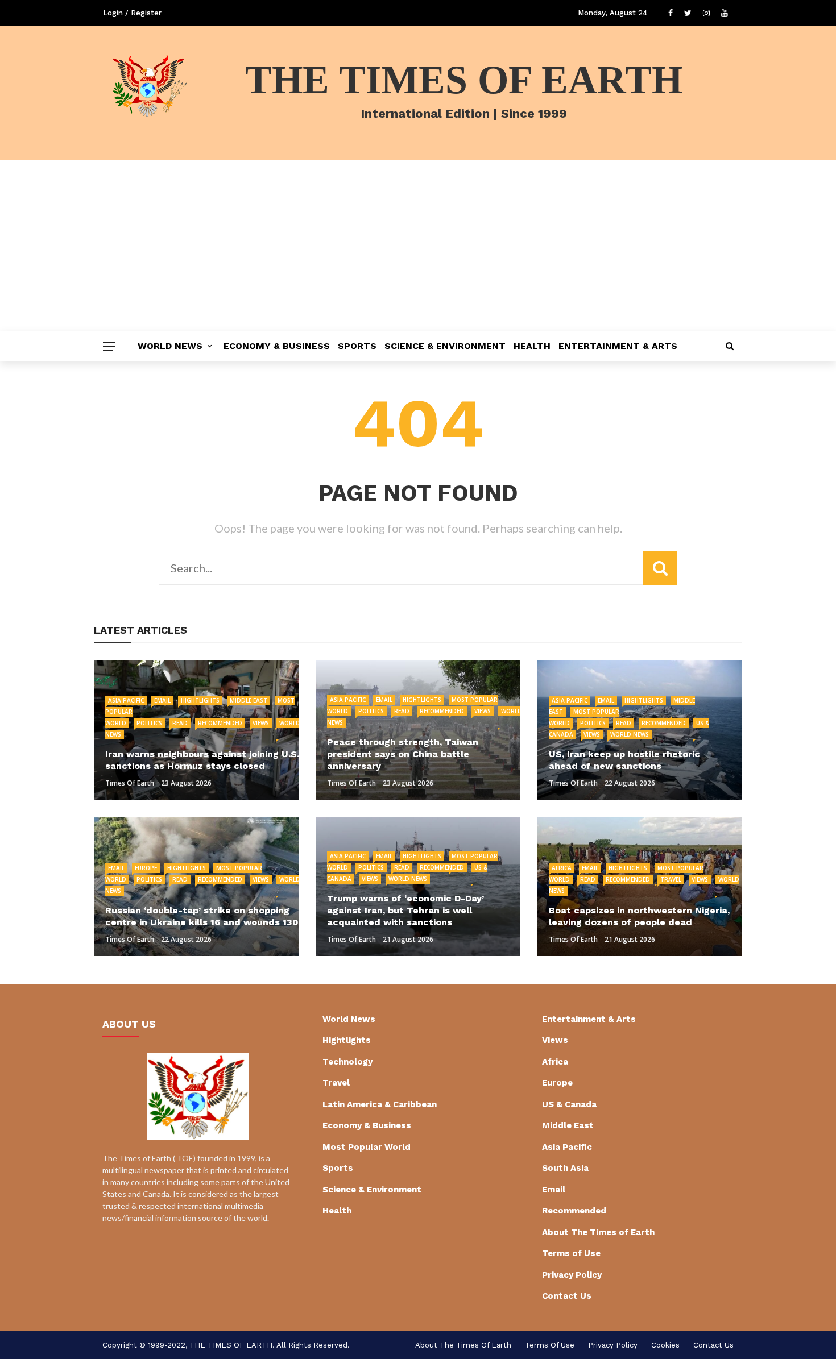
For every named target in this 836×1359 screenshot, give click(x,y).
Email (162, 700)
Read (180, 723)
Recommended (220, 723)
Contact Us (566, 1296)
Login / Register (132, 13)
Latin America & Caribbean (379, 1104)
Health (532, 345)
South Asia (565, 1168)
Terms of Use (571, 1253)
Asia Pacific (126, 700)
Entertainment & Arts (617, 345)
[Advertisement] (418, 245)
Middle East (248, 700)
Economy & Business (277, 345)
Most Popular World (366, 1147)
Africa (562, 868)
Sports (357, 345)
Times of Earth (129, 783)
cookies (665, 1345)
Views (261, 723)
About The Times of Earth (598, 1232)
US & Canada (569, 1104)
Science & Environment (445, 345)
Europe (146, 868)
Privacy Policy (572, 1275)
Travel (670, 879)
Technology (347, 1062)
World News (170, 345)
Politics (149, 723)
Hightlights (200, 700)
